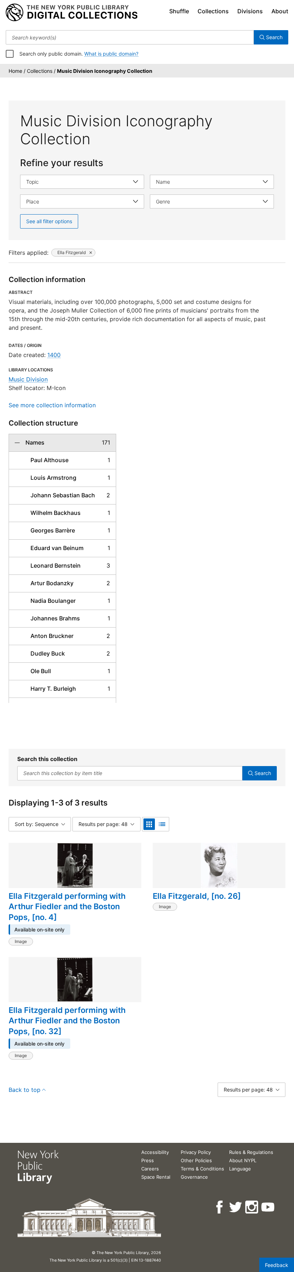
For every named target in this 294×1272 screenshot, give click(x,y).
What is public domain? (111, 54)
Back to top (25, 1089)
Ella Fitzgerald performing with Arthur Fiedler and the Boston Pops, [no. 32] (67, 1020)
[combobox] (130, 37)
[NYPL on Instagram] (252, 1207)
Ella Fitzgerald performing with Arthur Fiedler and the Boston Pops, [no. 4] (67, 906)
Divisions (250, 11)
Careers (150, 1169)
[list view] (162, 824)
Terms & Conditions (202, 1169)
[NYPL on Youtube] (268, 1207)
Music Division (28, 379)
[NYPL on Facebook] (220, 1207)
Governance (194, 1177)
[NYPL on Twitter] (236, 1207)
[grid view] (149, 824)
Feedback (276, 1265)
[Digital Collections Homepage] (71, 13)
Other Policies (196, 1160)
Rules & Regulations (251, 1152)
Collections (213, 11)
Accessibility (155, 1152)
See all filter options (49, 221)
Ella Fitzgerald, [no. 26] (197, 896)
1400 (54, 354)
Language (240, 1169)
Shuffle (179, 11)
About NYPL (242, 1160)
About (279, 11)
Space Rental (155, 1177)
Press (147, 1160)
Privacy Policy (196, 1152)
